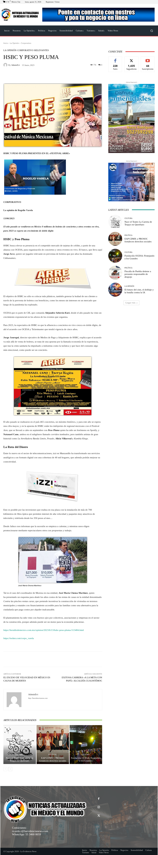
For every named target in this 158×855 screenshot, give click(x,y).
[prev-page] (5, 769)
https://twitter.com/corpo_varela (18, 638)
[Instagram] (98, 807)
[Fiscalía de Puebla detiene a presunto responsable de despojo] (115, 273)
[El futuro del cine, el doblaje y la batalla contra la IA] (115, 290)
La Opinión (14, 43)
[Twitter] (98, 815)
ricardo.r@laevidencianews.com (30, 831)
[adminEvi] (5, 65)
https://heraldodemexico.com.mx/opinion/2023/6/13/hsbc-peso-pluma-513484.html (43, 630)
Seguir (132, 59)
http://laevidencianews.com (38, 698)
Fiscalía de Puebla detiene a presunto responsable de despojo (138, 274)
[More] (99, 659)
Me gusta (115, 59)
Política (52, 754)
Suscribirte (148, 59)
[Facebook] (98, 798)
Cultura (19, 754)
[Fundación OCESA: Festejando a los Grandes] (86, 744)
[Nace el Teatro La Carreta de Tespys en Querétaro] (19, 744)
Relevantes (41, 50)
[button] (151, 30)
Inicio (5, 43)
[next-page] (10, 769)
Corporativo (26, 43)
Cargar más (130, 302)
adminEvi (15, 65)
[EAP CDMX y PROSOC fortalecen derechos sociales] (53, 744)
